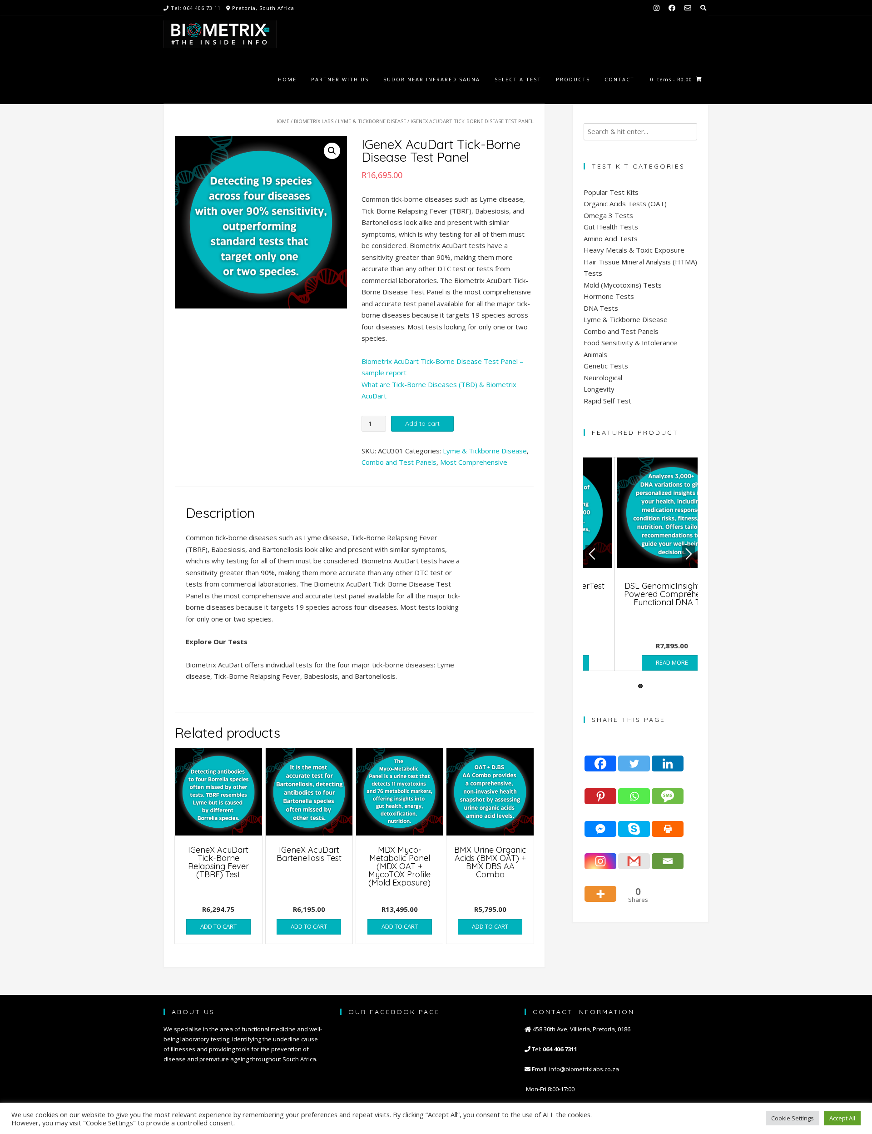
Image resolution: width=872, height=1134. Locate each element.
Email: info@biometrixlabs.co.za (574, 1069)
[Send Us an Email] (688, 8)
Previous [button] (592, 554)
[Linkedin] (668, 756)
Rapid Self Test (607, 400)
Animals (595, 354)
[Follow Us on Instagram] (656, 8)
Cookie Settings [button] (792, 1118)
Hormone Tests (609, 296)
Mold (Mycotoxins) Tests (623, 284)
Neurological (603, 377)
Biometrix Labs (313, 121)
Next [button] (688, 554)
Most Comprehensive (473, 462)
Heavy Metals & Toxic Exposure (634, 249)
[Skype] (634, 821)
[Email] (668, 854)
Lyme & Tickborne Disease (372, 121)
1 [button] (640, 686)
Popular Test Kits (611, 192)
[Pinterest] (600, 788)
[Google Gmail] (634, 854)
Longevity (599, 388)
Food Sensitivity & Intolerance (630, 342)
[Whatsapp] (634, 788)
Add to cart (422, 423)
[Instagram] (600, 854)
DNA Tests (601, 308)
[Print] (668, 821)
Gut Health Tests (611, 226)
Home (281, 121)
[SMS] (668, 788)
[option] (640, 564)
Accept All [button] (842, 1118)
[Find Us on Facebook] (672, 8)
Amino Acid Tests (611, 238)
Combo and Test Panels (399, 462)
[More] (600, 886)
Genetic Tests (606, 365)
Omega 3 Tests (608, 215)
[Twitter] (634, 756)
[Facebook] (600, 756)
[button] (332, 151)
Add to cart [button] (218, 926)
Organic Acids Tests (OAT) (625, 203)
